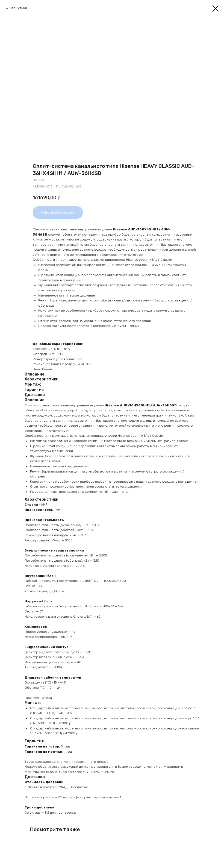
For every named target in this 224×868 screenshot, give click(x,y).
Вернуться (18, 8)
